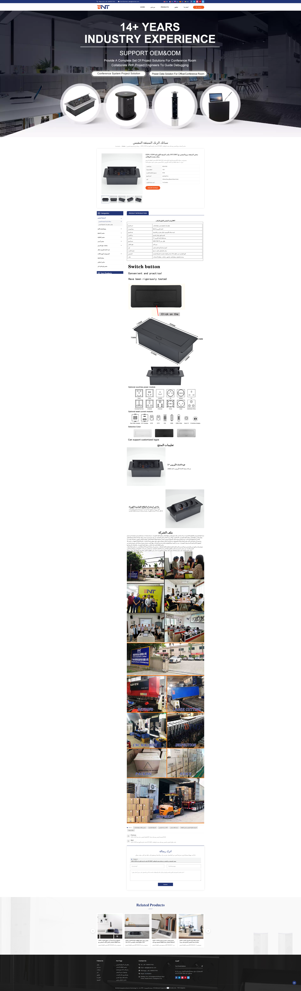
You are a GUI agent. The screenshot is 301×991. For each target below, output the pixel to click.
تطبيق (176, 7)
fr (172, 1)
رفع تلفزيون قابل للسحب (122, 975)
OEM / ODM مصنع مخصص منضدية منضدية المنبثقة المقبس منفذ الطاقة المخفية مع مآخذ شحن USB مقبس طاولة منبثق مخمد (191, 941)
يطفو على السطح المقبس (122, 964)
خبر (98, 972)
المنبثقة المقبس (102, 218)
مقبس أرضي (101, 241)
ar (188, 1)
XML (142, 988)
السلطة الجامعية (152, 827)
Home (142, 7)
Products (165, 7)
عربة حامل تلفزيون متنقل (104, 249)
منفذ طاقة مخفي (174, 827)
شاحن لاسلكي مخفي (121, 980)
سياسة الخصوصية (148, 988)
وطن (98, 964)
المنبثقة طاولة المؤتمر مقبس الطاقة (189, 827)
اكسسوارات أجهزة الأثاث (104, 254)
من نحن (152, 7)
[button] (208, 931)
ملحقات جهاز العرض (103, 245)
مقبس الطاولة (101, 237)
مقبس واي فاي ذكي (102, 266)
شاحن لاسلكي (101, 262)
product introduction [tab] (138, 213)
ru (177, 1)
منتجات (98, 969)
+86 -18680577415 (110, 1)
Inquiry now (152, 188)
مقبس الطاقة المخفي (121, 967)
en (167, 1)
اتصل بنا (186, 7)
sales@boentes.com (133, 1)
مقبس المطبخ (101, 233)
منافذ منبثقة (131, 830)
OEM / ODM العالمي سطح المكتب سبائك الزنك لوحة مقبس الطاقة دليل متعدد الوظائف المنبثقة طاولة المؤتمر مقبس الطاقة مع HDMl (109, 941)
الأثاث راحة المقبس (163, 827)
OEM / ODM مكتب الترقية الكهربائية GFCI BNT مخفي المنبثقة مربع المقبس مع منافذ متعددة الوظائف (153, 861)
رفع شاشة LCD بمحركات (122, 969)
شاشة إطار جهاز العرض (122, 977)
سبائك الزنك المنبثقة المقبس (133, 146)
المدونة (98, 980)
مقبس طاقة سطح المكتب (140, 827)
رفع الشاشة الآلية (102, 229)
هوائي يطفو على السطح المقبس (105, 224)
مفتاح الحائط (101, 258)
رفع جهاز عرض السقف (121, 972)
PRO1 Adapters (181, 988)
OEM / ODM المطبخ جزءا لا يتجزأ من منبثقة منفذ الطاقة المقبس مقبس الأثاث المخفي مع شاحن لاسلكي (136, 941)
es (182, 1)
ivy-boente (148, 973)
